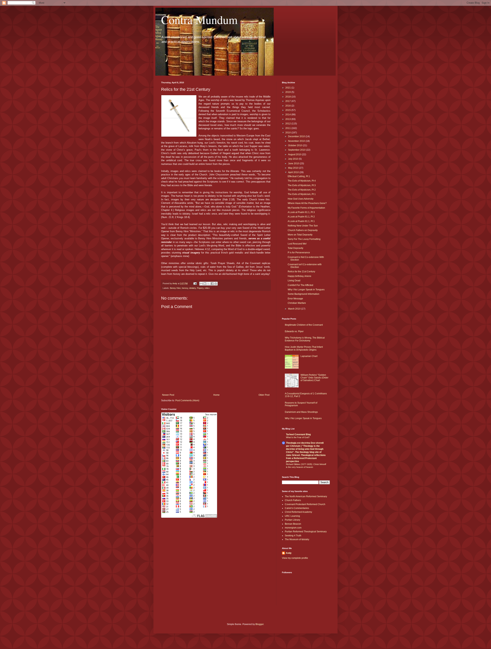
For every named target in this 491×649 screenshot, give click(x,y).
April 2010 (293, 172)
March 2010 (294, 308)
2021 (288, 87)
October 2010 (295, 145)
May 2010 (293, 168)
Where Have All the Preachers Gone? (307, 203)
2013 (288, 119)
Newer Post (168, 395)
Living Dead (294, 280)
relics (207, 288)
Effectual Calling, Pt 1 (299, 176)
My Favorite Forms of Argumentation (306, 207)
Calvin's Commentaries (297, 508)
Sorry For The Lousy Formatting (304, 239)
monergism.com (293, 527)
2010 (288, 132)
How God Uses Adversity (300, 198)
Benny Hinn (175, 288)
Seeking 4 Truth (293, 535)
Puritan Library (292, 520)
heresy (185, 288)
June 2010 (294, 163)
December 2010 (297, 136)
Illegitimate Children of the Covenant (304, 325)
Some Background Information (303, 294)
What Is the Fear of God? (298, 437)
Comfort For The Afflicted (300, 285)
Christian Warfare (297, 303)
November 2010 (297, 141)
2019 (288, 92)
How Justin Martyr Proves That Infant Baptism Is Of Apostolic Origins (304, 348)
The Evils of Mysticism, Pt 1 (302, 194)
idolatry (192, 288)
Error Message (295, 298)
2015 (288, 110)
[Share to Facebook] (212, 284)
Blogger (259, 624)
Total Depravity (295, 248)
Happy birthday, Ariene (299, 276)
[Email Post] (194, 283)
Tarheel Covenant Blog (298, 434)
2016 (288, 105)
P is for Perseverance (299, 252)
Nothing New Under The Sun (303, 225)
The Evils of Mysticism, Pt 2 (302, 189)
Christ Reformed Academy (298, 512)
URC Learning (292, 516)
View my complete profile (295, 558)
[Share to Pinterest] (216, 284)
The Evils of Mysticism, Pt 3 (302, 185)
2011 (288, 128)
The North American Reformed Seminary (306, 496)
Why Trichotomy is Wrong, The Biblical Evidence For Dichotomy (305, 339)
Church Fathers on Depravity (303, 230)
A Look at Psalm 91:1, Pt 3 (301, 212)
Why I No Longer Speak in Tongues (306, 289)
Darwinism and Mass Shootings (301, 412)
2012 (288, 123)
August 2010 (295, 154)
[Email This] (201, 284)
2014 (288, 114)
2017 (288, 101)
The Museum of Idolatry (297, 539)
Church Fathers (293, 500)
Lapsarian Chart (309, 356)
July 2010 (293, 159)
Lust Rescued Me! (297, 243)
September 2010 (297, 150)
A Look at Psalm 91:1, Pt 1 (301, 221)
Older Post (264, 395)
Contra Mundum (199, 19)
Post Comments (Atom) (187, 400)
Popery (200, 288)
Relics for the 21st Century (301, 271)
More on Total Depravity (300, 234)
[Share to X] (208, 284)
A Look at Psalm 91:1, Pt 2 (301, 216)
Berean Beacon (293, 524)
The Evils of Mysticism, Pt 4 (302, 180)
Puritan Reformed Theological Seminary (306, 531)
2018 (288, 96)
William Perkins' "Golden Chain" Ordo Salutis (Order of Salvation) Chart (314, 378)
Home (216, 395)
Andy (289, 553)
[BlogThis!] (205, 284)
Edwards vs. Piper (294, 331)
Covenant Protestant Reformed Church (305, 504)
